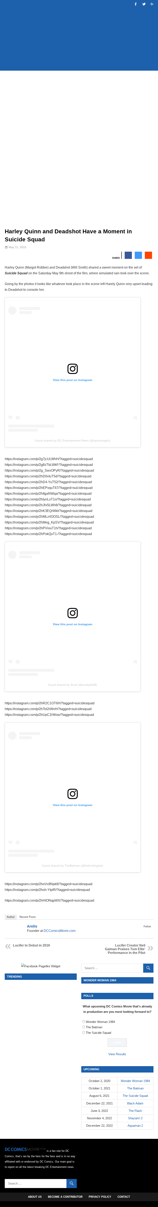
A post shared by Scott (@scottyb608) (72, 684)
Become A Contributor (65, 1196)
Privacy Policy (100, 1196)
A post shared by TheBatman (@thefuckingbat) (72, 865)
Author (11, 916)
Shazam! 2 (135, 1118)
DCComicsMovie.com (60, 930)
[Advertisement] (80, 55)
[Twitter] (148, 931)
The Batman (94, 1027)
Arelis (32, 926)
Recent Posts (28, 916)
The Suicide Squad (98, 1032)
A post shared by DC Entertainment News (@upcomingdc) (72, 440)
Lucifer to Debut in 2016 (31, 945)
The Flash (135, 1110)
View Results (117, 1054)
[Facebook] (143, 931)
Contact (123, 1196)
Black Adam (135, 1103)
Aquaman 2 (135, 1125)
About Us (35, 1196)
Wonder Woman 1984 (100, 1022)
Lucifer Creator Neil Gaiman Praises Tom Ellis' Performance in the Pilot (125, 949)
